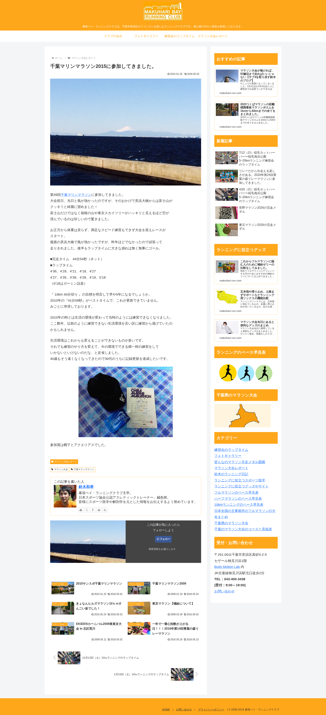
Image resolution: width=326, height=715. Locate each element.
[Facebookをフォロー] (92, 509)
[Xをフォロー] (86, 509)
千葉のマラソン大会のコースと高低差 (243, 529)
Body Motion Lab (227, 567)
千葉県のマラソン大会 (231, 523)
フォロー (165, 538)
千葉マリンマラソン (76, 195)
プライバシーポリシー (211, 709)
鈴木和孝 (86, 487)
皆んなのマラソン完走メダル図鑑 (239, 462)
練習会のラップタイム (231, 450)
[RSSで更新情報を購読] (104, 509)
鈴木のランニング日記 (231, 474)
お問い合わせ (224, 591)
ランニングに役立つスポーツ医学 (239, 480)
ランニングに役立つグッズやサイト (241, 486)
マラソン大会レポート (65, 461)
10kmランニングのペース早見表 (238, 505)
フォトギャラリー (227, 456)
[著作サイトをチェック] (80, 509)
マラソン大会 (61, 469)
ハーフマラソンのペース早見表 (238, 498)
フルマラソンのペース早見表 (236, 492)
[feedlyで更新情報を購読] (98, 509)
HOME (166, 709)
